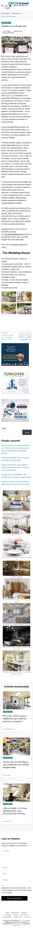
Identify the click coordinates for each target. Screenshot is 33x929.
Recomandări (6, 22)
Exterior (8, 914)
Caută (3, 428)
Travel (15, 914)
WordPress (16, 925)
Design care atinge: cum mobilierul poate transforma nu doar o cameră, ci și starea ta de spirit (15, 467)
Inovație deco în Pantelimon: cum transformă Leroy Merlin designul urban (16, 765)
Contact (27, 917)
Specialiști (24, 914)
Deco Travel (7, 31)
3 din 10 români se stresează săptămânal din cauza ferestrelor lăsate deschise (15, 811)
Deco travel (22, 920)
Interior (24, 912)
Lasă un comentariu (8, 33)
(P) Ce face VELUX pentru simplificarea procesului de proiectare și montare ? (14, 719)
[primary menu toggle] (2, 5)
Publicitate (18, 917)
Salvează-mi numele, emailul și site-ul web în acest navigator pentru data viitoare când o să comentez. (16, 890)
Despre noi (15, 912)
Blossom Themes (17, 924)
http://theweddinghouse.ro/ (14, 234)
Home (7, 912)
